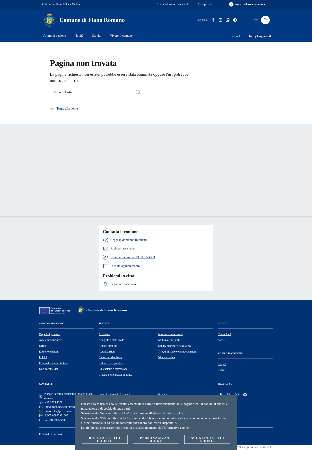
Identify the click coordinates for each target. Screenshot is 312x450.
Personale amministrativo (53, 363)
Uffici (42, 345)
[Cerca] (265, 20)
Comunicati (224, 334)
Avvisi (221, 340)
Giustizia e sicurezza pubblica (115, 374)
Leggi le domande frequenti (114, 394)
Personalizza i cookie (51, 434)
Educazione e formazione (113, 368)
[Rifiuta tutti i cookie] (233, 400)
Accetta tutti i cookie (207, 439)
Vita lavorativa (166, 357)
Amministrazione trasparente (173, 4)
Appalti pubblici (108, 345)
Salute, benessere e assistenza (175, 345)
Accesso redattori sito (262, 447)
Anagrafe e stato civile (111, 340)
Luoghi (222, 364)
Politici (43, 357)
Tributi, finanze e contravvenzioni (177, 351)
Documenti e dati (48, 368)
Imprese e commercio (170, 334)
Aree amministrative (50, 340)
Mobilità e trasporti (169, 340)
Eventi (221, 369)
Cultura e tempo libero (111, 363)
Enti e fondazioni (48, 351)
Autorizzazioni (107, 351)
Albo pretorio (205, 4)
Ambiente (104, 334)
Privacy (162, 394)
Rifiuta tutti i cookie (104, 439)
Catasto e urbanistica (110, 357)
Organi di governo (49, 334)
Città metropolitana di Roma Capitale (61, 4)
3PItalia (241, 447)
